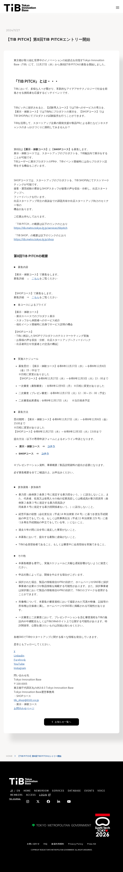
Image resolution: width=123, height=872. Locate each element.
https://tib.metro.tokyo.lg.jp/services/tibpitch (40, 228)
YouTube (19, 664)
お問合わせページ (24, 708)
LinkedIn (19, 655)
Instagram (20, 668)
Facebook (20, 659)
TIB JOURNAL (15, 798)
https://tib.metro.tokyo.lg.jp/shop (34, 239)
